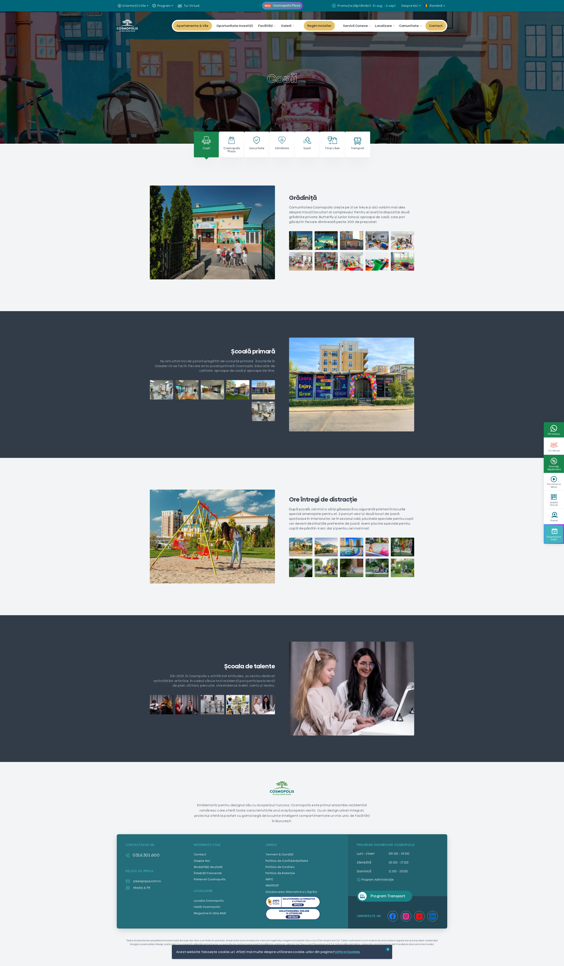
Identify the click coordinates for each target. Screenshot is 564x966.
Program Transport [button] (388, 896)
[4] (187, 389)
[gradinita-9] (377, 261)
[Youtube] (419, 916)
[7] (326, 568)
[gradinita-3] (351, 240)
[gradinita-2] (326, 240)
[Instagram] (406, 916)
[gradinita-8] (351, 261)
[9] (377, 568)
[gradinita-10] (402, 261)
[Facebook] (393, 916)
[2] (238, 389)
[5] (161, 389)
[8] (351, 568)
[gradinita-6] (300, 261)
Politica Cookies (346, 951)
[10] (402, 568)
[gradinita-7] (326, 261)
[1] (300, 240)
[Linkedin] (432, 916)
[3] (212, 389)
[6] (263, 411)
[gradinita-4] (377, 240)
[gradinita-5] (402, 240)
